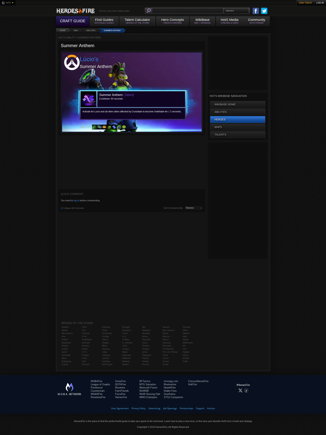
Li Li (124, 336)
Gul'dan (105, 336)
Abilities (90, 30)
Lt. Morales (127, 343)
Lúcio (124, 346)
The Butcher (168, 349)
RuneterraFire (98, 397)
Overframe (169, 394)
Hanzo (105, 339)
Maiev (125, 352)
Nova (144, 343)
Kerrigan (126, 327)
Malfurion (126, 358)
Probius (145, 349)
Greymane (107, 333)
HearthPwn (170, 387)
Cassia (65, 364)
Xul (184, 346)
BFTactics (145, 381)
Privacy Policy (138, 408)
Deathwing (86, 339)
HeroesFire (121, 397)
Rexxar (145, 364)
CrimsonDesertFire (198, 381)
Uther (185, 330)
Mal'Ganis (126, 355)
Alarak (65, 330)
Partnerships (186, 408)
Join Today (305, 3)
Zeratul (186, 358)
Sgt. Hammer (168, 330)
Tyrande (186, 327)
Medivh (125, 364)
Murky (145, 336)
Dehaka (85, 346)
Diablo (85, 349)
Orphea (145, 346)
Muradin (146, 333)
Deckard (86, 343)
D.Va (84, 336)
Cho (84, 330)
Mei (143, 327)
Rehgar (145, 361)
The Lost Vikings (170, 352)
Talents (220, 134)
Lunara (125, 349)
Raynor (145, 358)
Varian (185, 339)
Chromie (86, 333)
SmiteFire (120, 381)
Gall (83, 361)
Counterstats (98, 390)
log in (76, 200)
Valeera (186, 333)
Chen (84, 327)
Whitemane (188, 343)
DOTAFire (120, 384)
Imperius (106, 349)
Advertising (154, 408)
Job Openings (170, 408)
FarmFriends (122, 390)
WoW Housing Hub (149, 394)
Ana (63, 336)
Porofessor (97, 387)
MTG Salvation (147, 384)
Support (200, 408)
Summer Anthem (112, 30)
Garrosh (86, 364)
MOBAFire (96, 381)
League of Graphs (100, 384)
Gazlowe (106, 327)
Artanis (65, 346)
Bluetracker (170, 384)
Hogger (105, 343)
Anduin (65, 339)
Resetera (120, 387)
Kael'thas (106, 361)
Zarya (185, 355)
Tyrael (165, 364)
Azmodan (66, 355)
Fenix (84, 358)
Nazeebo (146, 339)
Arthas (65, 349)
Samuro (166, 327)
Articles (211, 408)
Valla (185, 336)
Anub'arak (66, 343)
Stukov (165, 339)
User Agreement (120, 408)
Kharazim (126, 330)
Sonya (165, 333)
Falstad (85, 355)
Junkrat (105, 358)
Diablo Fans (170, 390)
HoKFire (192, 384)
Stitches (166, 336)
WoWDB (144, 390)
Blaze (64, 358)
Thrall (165, 355)
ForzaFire (120, 394)
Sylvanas (166, 343)
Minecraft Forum (148, 387)
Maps (218, 127)
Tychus (165, 361)
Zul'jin (185, 361)
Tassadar (166, 346)
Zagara (186, 352)
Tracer (165, 358)
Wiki (76, 30)
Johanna (106, 355)
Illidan (104, 346)
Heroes (220, 119)
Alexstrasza (67, 333)
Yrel (184, 349)
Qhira (144, 352)
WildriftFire (96, 394)
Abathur (65, 327)
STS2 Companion (173, 397)
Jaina (104, 352)
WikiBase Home (225, 104)
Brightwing (66, 361)
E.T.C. (85, 352)
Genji (104, 330)
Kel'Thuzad (107, 364)
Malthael (126, 361)
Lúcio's (89, 59)
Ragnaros (146, 355)
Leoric (125, 333)
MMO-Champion (148, 397)
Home (62, 30)
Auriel (64, 352)
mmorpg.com (171, 381)
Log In (320, 3)
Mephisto (146, 330)
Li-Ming (125, 339)
